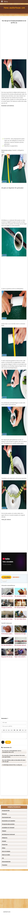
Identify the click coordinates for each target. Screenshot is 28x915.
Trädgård (4, 831)
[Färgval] (25, 730)
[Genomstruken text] (11, 730)
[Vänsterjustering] (14, 730)
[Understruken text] (9, 730)
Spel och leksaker (6, 851)
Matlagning (4, 837)
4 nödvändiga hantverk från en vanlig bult (12, 765)
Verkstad (4, 841)
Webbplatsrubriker (14, 807)
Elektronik (4, 814)
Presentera (4, 865)
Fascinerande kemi (6, 817)
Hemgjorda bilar (6, 810)
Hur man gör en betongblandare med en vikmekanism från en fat (11, 751)
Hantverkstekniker (6, 861)
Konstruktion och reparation (8, 820)
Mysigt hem (4, 844)
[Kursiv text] (6, 730)
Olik (3, 858)
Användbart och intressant (8, 827)
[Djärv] (4, 730)
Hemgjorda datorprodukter (8, 824)
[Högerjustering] (20, 730)
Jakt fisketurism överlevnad (8, 834)
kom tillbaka (7, 577)
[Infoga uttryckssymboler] (23, 730)
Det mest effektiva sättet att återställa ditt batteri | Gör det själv (14, 760)
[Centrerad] (17, 730)
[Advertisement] (14, 38)
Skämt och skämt (6, 854)
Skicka (8, 742)
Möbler (3, 848)
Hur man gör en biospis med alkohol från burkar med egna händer (13, 756)
